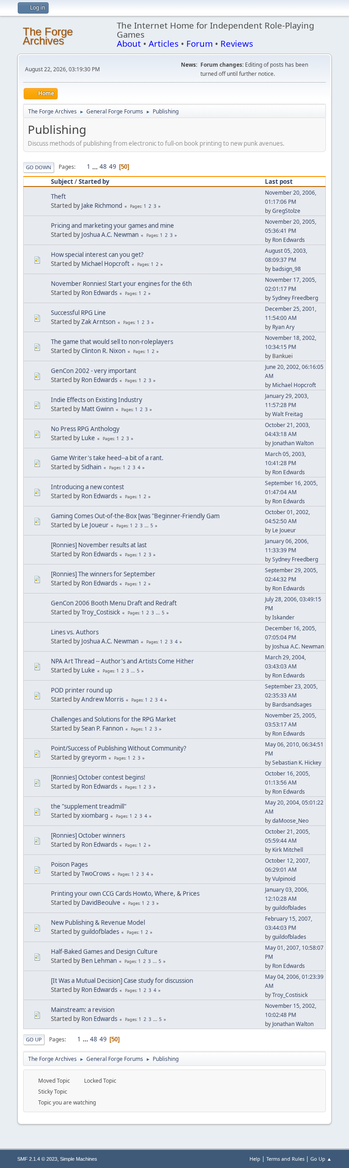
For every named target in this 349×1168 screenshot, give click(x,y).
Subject (62, 181)
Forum (199, 43)
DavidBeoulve (100, 902)
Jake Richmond (101, 205)
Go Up (34, 1039)
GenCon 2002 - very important (93, 371)
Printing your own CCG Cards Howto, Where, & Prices (125, 893)
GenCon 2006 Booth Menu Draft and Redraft (114, 603)
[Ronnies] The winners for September (103, 574)
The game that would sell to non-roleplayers (112, 342)
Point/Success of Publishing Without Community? (118, 748)
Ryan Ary (283, 327)
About (129, 43)
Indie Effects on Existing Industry (96, 400)
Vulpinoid (283, 879)
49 (112, 166)
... (95, 166)
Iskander (283, 617)
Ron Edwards (288, 240)
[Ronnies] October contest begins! (98, 777)
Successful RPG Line (78, 313)
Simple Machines (78, 1159)
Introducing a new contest (87, 487)
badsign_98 (286, 269)
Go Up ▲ (321, 1158)
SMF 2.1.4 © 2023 (37, 1159)
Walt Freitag (287, 414)
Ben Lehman (99, 961)
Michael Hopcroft (105, 264)
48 (103, 166)
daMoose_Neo (290, 820)
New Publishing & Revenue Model (98, 922)
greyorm (93, 757)
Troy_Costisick (100, 612)
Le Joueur (95, 525)
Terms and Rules (285, 1158)
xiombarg (94, 815)
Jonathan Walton (293, 443)
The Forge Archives (48, 36)
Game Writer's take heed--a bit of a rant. (107, 458)
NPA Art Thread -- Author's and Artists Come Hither (122, 661)
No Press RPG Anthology (85, 429)
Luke (88, 438)
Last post (279, 181)
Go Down (38, 167)
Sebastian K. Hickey (296, 762)
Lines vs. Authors (75, 632)
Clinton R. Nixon (103, 351)
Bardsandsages (292, 704)
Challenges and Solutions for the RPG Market (113, 719)
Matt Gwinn (97, 409)
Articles (164, 43)
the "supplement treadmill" (88, 806)
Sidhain (91, 467)
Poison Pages (69, 864)
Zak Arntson (98, 322)
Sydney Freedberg (295, 298)
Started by (94, 181)
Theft (58, 196)
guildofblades (289, 908)
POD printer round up (81, 690)
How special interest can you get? (97, 254)
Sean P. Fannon (102, 728)
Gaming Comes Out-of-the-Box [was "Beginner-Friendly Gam (135, 516)
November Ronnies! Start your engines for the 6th (121, 284)
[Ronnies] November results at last (99, 545)
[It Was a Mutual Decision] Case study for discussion (122, 981)
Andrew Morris (102, 699)
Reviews (236, 43)
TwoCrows (95, 873)
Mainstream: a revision (83, 1010)
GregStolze (286, 211)
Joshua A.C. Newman (110, 235)
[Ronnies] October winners (88, 835)
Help (254, 1158)
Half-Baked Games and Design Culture (104, 951)
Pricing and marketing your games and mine (112, 225)
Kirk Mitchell (287, 850)
